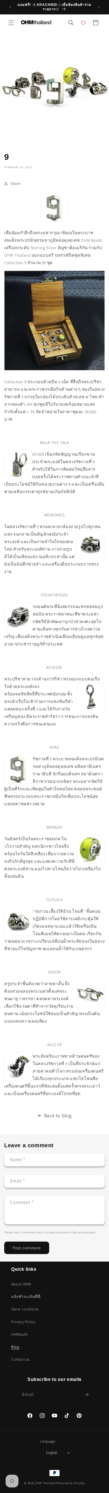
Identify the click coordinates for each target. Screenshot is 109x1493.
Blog (15, 1346)
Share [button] (16, 183)
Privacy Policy (23, 1321)
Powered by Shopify (70, 1483)
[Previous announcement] (10, 7)
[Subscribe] (86, 1394)
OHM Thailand (45, 1483)
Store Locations (25, 1309)
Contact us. (21, 1359)
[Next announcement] (99, 7)
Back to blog (58, 1115)
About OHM (21, 1284)
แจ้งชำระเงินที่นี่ (26, 1296)
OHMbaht (19, 1334)
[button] (11, 23)
